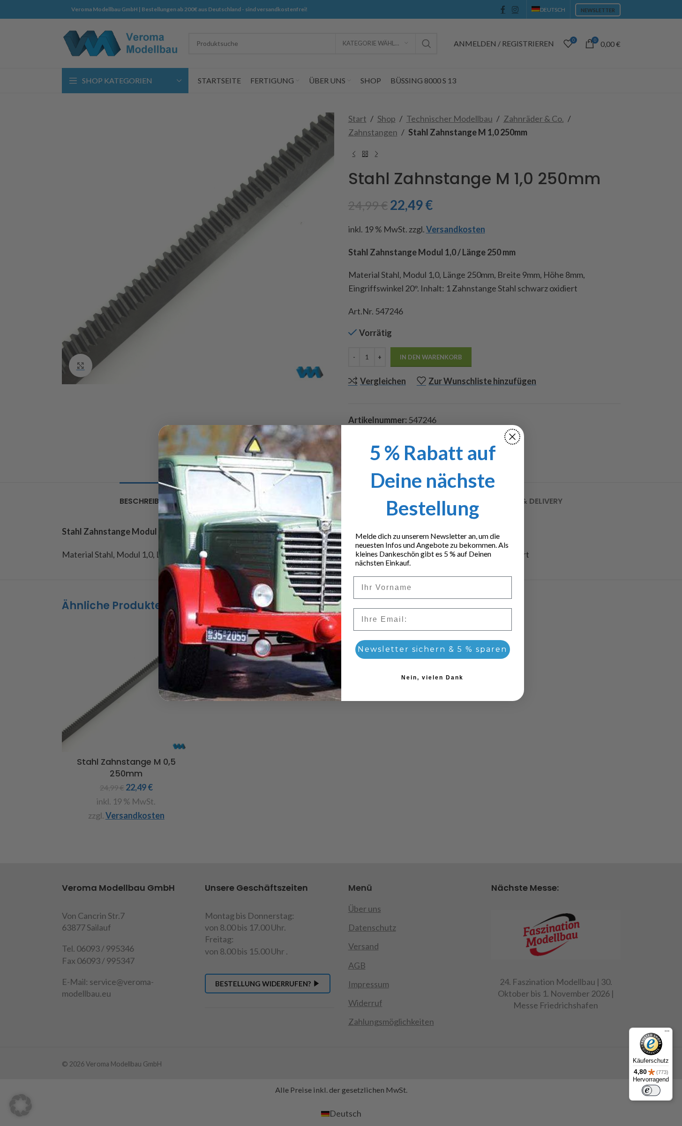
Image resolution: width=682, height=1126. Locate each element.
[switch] (651, 1090)
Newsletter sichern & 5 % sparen (432, 649)
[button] (20, 1105)
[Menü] (667, 1033)
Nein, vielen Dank (432, 677)
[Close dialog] (512, 437)
